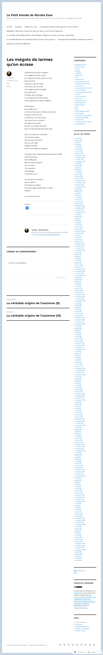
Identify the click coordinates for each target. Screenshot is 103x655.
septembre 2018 (80, 324)
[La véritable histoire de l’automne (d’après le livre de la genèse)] (85, 645)
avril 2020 (79, 286)
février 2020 (79, 290)
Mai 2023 (78, 221)
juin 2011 (78, 505)
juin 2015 (78, 406)
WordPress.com (81, 631)
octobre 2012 (80, 474)
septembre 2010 (80, 524)
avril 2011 (78, 510)
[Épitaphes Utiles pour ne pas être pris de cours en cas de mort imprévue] (77, 645)
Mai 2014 (78, 434)
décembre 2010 (80, 518)
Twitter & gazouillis (82, 117)
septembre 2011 (80, 501)
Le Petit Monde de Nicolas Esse (30, 15)
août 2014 (78, 427)
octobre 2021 (80, 248)
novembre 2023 (80, 208)
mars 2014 (79, 438)
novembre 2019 (80, 296)
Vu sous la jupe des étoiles (83, 122)
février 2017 (79, 364)
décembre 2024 (80, 180)
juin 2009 (78, 556)
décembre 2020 (80, 269)
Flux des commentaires (83, 628)
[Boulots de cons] (68, 645)
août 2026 (79, 138)
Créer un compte (81, 622)
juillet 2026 (79, 140)
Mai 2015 (78, 408)
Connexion (79, 624)
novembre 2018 (80, 320)
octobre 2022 (80, 233)
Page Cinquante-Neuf (82, 111)
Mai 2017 (78, 358)
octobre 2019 (80, 299)
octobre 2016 (80, 372)
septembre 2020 (81, 275)
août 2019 (78, 303)
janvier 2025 (79, 178)
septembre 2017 (80, 349)
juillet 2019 (79, 305)
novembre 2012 (80, 472)
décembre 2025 (80, 155)
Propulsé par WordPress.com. (37, 645)
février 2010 (79, 539)
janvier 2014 (79, 442)
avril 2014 (78, 436)
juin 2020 (78, 282)
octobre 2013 (80, 448)
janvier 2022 (79, 242)
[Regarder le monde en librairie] (94, 645)
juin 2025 (78, 168)
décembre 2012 (80, 470)
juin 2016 (78, 381)
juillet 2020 (79, 280)
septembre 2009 (81, 550)
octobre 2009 (80, 548)
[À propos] (64, 645)
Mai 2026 (78, 145)
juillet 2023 (79, 216)
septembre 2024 (81, 187)
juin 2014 (78, 432)
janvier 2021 (79, 267)
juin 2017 (78, 356)
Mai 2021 (78, 259)
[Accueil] (60, 645)
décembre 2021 (80, 244)
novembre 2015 (80, 396)
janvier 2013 (79, 467)
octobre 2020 (80, 273)
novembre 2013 (80, 446)
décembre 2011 (80, 495)
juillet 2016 (79, 379)
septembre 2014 (80, 425)
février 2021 (79, 265)
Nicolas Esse (11, 78)
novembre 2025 (80, 157)
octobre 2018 (80, 322)
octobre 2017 (80, 347)
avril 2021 (78, 261)
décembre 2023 (80, 206)
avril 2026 (79, 147)
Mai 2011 (78, 508)
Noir (77, 109)
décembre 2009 (80, 543)
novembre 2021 (80, 246)
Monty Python (80, 105)
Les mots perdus (81, 96)
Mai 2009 (78, 558)
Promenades (79, 113)
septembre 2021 (80, 250)
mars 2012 (79, 489)
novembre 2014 (80, 421)
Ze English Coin (80, 124)
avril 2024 (79, 197)
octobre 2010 (80, 522)
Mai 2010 (78, 533)
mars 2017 (79, 362)
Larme (9, 86)
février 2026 (79, 151)
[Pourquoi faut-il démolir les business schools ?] (89, 645)
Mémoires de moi (81, 101)
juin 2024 (78, 193)
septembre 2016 (80, 375)
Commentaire (61, 277)
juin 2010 (78, 531)
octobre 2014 (80, 423)
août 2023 (79, 214)
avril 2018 (78, 334)
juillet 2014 (79, 429)
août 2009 (79, 552)
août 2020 (79, 278)
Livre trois (79, 98)
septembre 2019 (80, 301)
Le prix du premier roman (84, 88)
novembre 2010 (80, 520)
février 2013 (79, 465)
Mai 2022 (78, 235)
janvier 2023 (79, 229)
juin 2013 (78, 457)
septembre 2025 (81, 161)
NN (77, 107)
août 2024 (79, 189)
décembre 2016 (80, 368)
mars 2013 (79, 463)
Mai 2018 (78, 332)
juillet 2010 (79, 529)
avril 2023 (78, 223)
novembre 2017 (80, 345)
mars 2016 (79, 387)
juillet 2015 (79, 404)
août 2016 (78, 377)
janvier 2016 (79, 391)
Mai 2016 (78, 383)
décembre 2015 (80, 394)
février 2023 (79, 227)
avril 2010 (78, 535)
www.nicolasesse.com (80, 608)
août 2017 (78, 351)
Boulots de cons (31, 27)
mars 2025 (79, 174)
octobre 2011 (79, 499)
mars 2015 (79, 413)
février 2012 (79, 491)
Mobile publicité (81, 103)
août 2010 (78, 527)
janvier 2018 (79, 341)
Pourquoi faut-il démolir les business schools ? (75, 39)
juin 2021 (78, 256)
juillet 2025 (79, 166)
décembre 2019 (80, 294)
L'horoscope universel (82, 82)
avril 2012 (78, 486)
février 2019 (79, 313)
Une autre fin (80, 120)
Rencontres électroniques (84, 115)
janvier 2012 (79, 493)
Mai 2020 (78, 284)
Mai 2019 (78, 309)
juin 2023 (78, 218)
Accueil (9, 27)
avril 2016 (78, 385)
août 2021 (78, 252)
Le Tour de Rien (80, 90)
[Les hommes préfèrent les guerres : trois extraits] (73, 645)
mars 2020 (79, 288)
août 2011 (78, 503)
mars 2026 (79, 149)
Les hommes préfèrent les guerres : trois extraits (59, 27)
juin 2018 (78, 330)
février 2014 (79, 440)
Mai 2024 (78, 195)
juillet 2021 (79, 254)
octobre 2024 (80, 185)
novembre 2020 (80, 271)
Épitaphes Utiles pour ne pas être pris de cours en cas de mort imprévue (35, 31)
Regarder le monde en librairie (18, 44)
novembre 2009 (80, 546)
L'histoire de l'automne (83, 84)
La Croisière (79, 86)
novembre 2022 (80, 231)
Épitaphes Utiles (81, 65)
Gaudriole (79, 73)
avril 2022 (78, 237)
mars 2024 (79, 199)
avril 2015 (78, 410)
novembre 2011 (80, 497)
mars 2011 (79, 512)
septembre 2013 (80, 451)
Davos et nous (80, 67)
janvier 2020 (79, 292)
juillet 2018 (79, 328)
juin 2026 (78, 142)
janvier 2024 (79, 204)
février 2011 (79, 514)
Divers (78, 69)
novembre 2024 (80, 183)
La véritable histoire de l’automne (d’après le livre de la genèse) (31, 39)
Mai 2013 (78, 459)
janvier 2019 (79, 315)
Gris (8, 83)
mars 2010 (79, 537)
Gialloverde (79, 75)
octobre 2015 (80, 398)
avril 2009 (79, 560)
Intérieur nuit (80, 79)
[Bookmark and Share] (85, 572)
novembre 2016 (80, 370)
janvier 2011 (79, 516)
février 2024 (79, 202)
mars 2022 (79, 240)
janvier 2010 (79, 541)
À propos (18, 27)
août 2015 (78, 402)
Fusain (78, 71)
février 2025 (79, 176)
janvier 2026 (79, 153)
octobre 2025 (80, 159)
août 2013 (78, 453)
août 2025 (79, 164)
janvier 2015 (79, 417)
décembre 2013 (80, 444)
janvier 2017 (79, 366)
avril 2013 (78, 461)
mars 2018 (79, 337)
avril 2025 (78, 172)
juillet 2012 (79, 480)
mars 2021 (79, 263)
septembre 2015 (80, 400)
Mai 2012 (78, 484)
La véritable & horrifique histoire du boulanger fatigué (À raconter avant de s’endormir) (40, 35)
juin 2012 (78, 482)
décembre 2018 (80, 318)
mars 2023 (79, 225)
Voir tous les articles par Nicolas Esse (48, 234)
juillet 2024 (79, 191)
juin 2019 (78, 307)
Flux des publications (82, 626)
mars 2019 (79, 311)
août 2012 (78, 478)
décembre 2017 (80, 343)
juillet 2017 (79, 353)
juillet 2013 (79, 455)
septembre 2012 (80, 476)
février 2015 (79, 415)
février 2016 (79, 389)
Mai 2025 (78, 170)
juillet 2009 (79, 554)
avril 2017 (78, 360)
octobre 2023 (80, 210)
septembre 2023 (81, 212)
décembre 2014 (80, 419)
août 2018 (78, 326)
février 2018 (79, 339)
